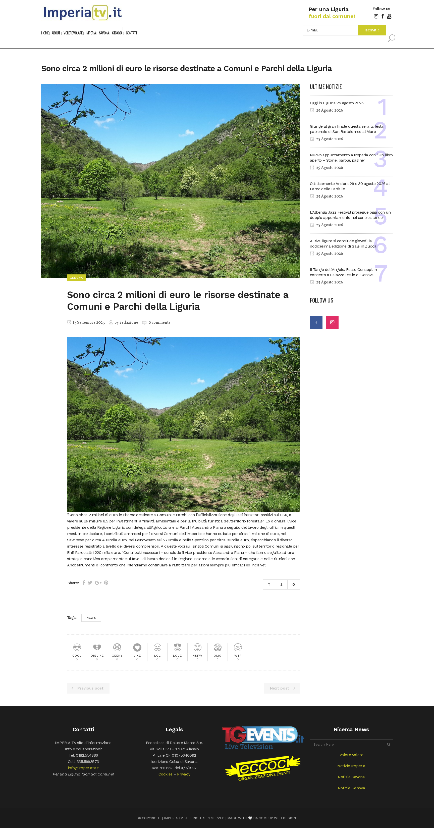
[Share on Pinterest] (106, 583)
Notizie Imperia (351, 765)
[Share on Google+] (98, 583)
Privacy (183, 774)
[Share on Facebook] (83, 583)
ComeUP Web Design (277, 818)
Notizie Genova (351, 788)
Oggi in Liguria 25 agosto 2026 (336, 103)
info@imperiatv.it (83, 767)
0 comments (159, 322)
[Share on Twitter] (90, 583)
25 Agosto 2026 (329, 110)
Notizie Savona (351, 776)
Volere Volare (351, 754)
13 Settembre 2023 (88, 322)
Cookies (165, 774)
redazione (129, 322)
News (91, 617)
